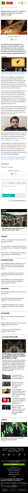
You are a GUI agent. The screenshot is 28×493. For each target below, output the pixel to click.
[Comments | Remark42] (14, 192)
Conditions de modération (14, 474)
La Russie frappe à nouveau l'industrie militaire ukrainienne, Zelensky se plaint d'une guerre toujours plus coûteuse (19, 393)
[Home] (3, 3)
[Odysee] (8, 454)
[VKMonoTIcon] (3, 454)
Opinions (5, 288)
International (5, 164)
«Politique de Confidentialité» (11, 486)
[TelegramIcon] (19, 454)
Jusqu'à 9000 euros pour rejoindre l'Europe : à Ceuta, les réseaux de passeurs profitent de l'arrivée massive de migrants (12, 281)
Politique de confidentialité (14, 470)
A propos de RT (14, 467)
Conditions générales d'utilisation (14, 468)
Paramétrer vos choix (14, 472)
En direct (9, 3)
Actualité (5, 448)
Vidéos (4, 420)
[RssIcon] (24, 454)
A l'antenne (11, 451)
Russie (4, 450)
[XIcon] (14, 454)
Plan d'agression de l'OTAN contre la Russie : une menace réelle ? (18, 377)
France (4, 236)
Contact (14, 476)
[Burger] (25, 3)
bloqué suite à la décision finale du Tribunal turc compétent (13, 139)
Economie (5, 313)
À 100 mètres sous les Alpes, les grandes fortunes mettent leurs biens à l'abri (13, 356)
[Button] (22, 3)
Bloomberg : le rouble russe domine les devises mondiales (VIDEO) (12, 438)
